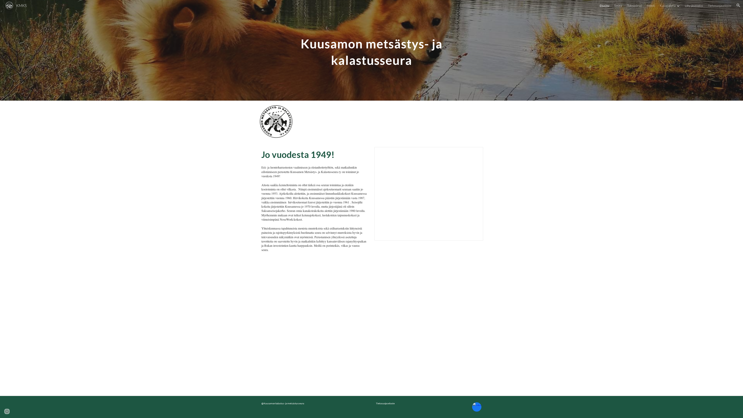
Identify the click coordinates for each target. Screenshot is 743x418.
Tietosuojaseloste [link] (719, 5)
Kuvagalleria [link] (668, 5)
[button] (738, 5)
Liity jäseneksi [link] (694, 5)
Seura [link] (618, 5)
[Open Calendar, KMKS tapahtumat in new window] (476, 152)
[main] (371, 50)
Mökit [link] (651, 5)
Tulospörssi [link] (634, 5)
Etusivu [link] (604, 5)
